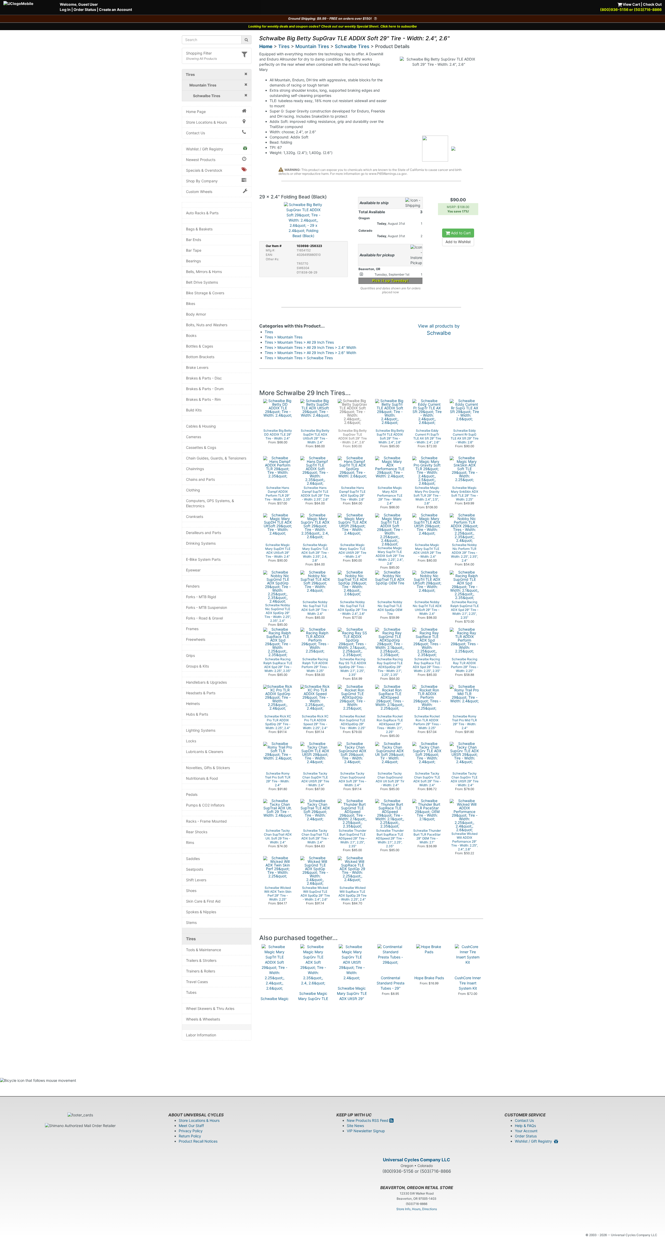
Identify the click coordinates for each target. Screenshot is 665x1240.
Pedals (191, 794)
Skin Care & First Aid (203, 901)
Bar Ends (193, 239)
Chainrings (195, 468)
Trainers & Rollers (200, 971)
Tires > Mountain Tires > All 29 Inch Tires (299, 342)
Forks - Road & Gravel (204, 618)
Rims (190, 842)
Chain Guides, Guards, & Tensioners (216, 458)
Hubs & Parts (197, 714)
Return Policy (190, 1136)
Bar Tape (193, 250)
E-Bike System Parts (203, 559)
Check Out (652, 4)
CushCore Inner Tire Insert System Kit (468, 983)
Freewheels (195, 639)
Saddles (193, 858)
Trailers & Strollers (201, 960)
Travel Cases (197, 981)
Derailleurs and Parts (203, 532)
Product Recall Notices (198, 1141)
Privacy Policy (191, 1131)
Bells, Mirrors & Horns (204, 271)
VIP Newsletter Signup (366, 1131)
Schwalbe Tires (352, 46)
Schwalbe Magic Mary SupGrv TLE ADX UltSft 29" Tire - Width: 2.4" (352, 996)
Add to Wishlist (458, 241)
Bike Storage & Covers (205, 293)
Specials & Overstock (204, 170)
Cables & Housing (201, 426)
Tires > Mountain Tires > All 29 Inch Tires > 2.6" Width (310, 352)
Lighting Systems (200, 730)
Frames (192, 628)
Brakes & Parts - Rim (203, 399)
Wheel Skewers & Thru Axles (210, 1008)
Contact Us (195, 133)
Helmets (193, 703)
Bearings (193, 261)
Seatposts (194, 869)
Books (191, 335)
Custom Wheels (199, 191)
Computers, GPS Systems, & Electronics (210, 503)
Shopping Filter (199, 53)
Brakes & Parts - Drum (205, 388)
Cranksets (194, 516)
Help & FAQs (525, 1125)
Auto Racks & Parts (202, 213)
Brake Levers (197, 367)
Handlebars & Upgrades (206, 682)
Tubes (191, 992)
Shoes (191, 890)
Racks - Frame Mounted (206, 821)
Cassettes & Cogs (201, 447)
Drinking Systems (201, 543)
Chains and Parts (200, 479)
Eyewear (193, 570)
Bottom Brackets (200, 357)
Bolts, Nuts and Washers (206, 325)
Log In (65, 9)
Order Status (85, 9)
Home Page (196, 111)
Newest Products (200, 159)
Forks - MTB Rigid (201, 597)
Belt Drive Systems (202, 282)
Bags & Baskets (199, 229)
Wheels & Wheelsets (203, 1019)
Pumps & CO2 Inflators (205, 805)
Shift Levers (196, 880)
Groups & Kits (197, 666)
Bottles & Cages (199, 346)
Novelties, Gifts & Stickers (208, 767)
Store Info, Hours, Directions (416, 1209)
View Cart (631, 4)
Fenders (193, 586)
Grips (190, 655)
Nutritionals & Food (202, 778)
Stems (191, 922)
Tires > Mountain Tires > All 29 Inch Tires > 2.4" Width (310, 347)
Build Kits (194, 410)
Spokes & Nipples (201, 912)
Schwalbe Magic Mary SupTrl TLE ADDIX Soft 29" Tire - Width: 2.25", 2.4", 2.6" (275, 1009)
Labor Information (201, 1035)
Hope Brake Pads (429, 978)
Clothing (193, 490)
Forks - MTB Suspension (206, 607)
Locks (191, 741)
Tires (191, 938)
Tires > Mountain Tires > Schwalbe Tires (299, 358)
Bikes (190, 303)
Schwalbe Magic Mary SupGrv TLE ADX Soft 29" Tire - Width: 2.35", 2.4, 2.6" (313, 1003)
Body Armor (196, 314)
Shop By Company (202, 181)
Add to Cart (460, 233)
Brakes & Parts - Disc (204, 378)
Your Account (526, 1131)
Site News (355, 1125)
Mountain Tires (312, 46)
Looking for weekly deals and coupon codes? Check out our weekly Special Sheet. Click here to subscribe (332, 26)
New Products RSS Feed (368, 1120)
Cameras (193, 437)
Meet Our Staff (191, 1125)
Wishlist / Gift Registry (204, 149)
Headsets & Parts (200, 693)
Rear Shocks (196, 832)
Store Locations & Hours (206, 122)
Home (265, 46)
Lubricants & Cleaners (204, 751)
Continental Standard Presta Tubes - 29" (390, 983)
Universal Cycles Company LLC (416, 1159)
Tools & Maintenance (203, 950)
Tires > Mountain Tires (283, 337)
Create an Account (115, 9)
